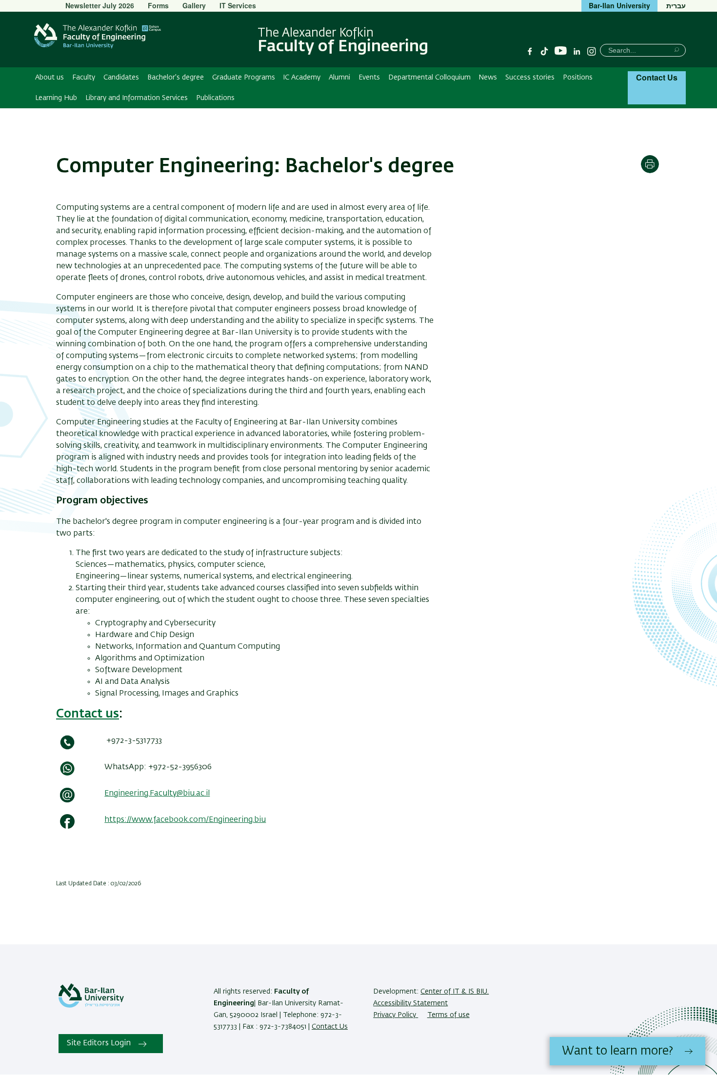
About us (49, 77)
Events (369, 77)
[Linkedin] (577, 51)
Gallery (194, 5)
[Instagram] (591, 51)
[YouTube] (561, 51)
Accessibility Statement (410, 1003)
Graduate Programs (243, 77)
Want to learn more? (617, 1051)
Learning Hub (56, 98)
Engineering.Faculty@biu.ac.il (157, 794)
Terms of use (448, 1015)
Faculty (83, 77)
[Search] (677, 49)
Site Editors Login (99, 1043)
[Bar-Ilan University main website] (91, 1005)
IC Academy (301, 77)
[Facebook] (529, 51)
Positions (578, 77)
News (487, 77)
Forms (158, 5)
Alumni (339, 77)
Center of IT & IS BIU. (454, 991)
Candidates (121, 77)
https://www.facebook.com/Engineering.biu (185, 820)
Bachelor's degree (175, 77)
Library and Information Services (136, 98)
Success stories (530, 77)
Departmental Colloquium (429, 77)
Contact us (87, 714)
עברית (676, 5)
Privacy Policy (395, 1015)
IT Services (237, 5)
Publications (215, 98)
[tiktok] (544, 51)
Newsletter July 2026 (99, 5)
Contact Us (656, 77)
